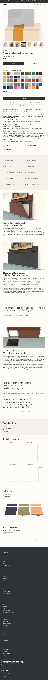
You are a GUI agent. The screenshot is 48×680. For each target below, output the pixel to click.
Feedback (1, 671)
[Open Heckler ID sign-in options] (32, 4)
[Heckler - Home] (6, 4)
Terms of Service (6, 642)
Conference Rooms (7, 623)
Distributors (5, 589)
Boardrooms (5, 625)
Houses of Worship (6, 610)
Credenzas (5, 557)
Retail (4, 608)
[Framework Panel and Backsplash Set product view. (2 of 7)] (11, 44)
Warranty (4, 644)
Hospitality (5, 606)
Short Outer (34, 67)
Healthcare (5, 604)
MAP (4, 655)
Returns (4, 645)
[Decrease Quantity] (4, 94)
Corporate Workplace (7, 601)
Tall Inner (13, 63)
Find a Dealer (5, 578)
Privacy (4, 647)
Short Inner (13, 67)
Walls (4, 561)
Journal (4, 576)
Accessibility (5, 651)
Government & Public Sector (8, 612)
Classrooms (5, 629)
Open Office (5, 627)
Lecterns (4, 556)
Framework (5, 554)
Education (5, 602)
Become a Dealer (6, 591)
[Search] (35, 4)
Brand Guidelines (6, 593)
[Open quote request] (38, 4)
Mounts (4, 563)
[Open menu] (44, 4)
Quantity (5, 91)
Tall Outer (35, 63)
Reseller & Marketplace (7, 649)
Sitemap (4, 676)
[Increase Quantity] (10, 94)
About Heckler (6, 574)
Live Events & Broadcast (7, 614)
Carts (4, 559)
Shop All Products (6, 565)
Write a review (7, 533)
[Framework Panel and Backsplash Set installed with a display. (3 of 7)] (17, 44)
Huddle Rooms (6, 621)
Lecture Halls (5, 630)
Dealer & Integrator (6, 653)
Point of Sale (5, 634)
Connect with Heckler (7, 572)
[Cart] (41, 4)
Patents (4, 580)
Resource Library (6, 587)
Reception (5, 632)
